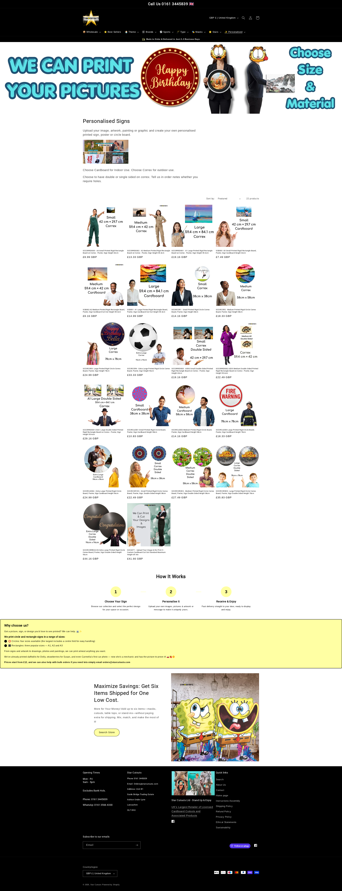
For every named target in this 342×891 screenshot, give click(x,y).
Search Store (107, 732)
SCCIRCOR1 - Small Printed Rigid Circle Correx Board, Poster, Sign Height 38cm (191, 311)
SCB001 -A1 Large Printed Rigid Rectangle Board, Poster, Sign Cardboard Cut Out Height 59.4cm (147, 311)
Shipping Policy (224, 806)
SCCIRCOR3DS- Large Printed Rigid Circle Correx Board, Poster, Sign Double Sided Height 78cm (236, 492)
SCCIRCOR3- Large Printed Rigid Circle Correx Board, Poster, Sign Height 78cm (101, 370)
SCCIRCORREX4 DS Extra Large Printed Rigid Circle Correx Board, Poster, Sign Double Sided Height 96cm (104, 552)
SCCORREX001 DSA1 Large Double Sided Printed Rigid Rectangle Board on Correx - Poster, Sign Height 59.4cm (103, 432)
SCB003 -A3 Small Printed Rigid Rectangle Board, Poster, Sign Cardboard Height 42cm (236, 252)
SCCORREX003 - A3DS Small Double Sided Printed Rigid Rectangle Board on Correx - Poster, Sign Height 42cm (192, 371)
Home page (222, 795)
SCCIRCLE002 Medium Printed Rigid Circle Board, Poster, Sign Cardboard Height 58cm (192, 431)
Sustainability (223, 827)
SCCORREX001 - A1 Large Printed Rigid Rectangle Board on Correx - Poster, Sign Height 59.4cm (192, 252)
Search (220, 779)
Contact (220, 790)
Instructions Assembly (228, 801)
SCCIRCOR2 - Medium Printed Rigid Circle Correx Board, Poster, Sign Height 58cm (236, 311)
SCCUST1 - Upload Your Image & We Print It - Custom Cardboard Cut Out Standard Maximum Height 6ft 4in (146, 552)
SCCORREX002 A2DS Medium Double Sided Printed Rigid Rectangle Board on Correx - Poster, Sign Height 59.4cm (237, 371)
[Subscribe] (136, 845)
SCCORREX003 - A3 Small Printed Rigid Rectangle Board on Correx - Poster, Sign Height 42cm (103, 252)
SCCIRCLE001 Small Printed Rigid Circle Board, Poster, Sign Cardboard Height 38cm (146, 431)
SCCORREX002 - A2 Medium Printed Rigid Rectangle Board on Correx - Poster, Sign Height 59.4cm (148, 252)
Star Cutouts (96, 885)
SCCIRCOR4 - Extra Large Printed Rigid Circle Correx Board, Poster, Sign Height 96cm (148, 370)
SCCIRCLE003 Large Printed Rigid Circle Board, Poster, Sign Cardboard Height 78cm (235, 431)
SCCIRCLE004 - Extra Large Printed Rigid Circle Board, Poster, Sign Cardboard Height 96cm (102, 492)
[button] (91, 32)
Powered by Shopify (111, 885)
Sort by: (210, 198)
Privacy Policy (224, 817)
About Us (221, 785)
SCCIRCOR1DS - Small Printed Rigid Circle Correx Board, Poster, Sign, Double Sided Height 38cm (147, 492)
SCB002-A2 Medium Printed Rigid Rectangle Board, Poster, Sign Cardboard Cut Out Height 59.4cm (104, 311)
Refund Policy (223, 811)
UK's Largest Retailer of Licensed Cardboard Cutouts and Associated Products (192, 811)
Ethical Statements (226, 822)
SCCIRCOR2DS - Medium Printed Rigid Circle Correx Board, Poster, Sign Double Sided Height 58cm (193, 492)
